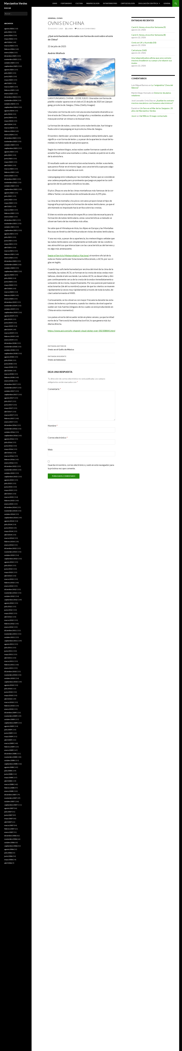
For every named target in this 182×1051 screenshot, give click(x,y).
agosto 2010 (9, 685)
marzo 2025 (9, 87)
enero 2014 (8, 545)
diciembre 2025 (10, 56)
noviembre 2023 (10, 141)
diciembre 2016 (10, 425)
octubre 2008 (9, 760)
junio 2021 (8, 241)
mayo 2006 (8, 859)
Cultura (79, 3)
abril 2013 (8, 576)
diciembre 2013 (10, 548)
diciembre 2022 (10, 179)
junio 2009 (8, 733)
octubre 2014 (9, 514)
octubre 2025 (9, 63)
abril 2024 (8, 124)
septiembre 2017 (10, 394)
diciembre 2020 (10, 261)
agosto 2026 (9, 29)
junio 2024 (8, 117)
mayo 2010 (8, 695)
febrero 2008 (9, 788)
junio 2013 (8, 569)
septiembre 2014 (10, 518)
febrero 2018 (9, 377)
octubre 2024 (9, 104)
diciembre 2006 (10, 836)
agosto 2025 (9, 70)
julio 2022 (8, 196)
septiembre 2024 (10, 107)
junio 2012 (8, 610)
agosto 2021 (9, 234)
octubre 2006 (9, 842)
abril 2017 (8, 412)
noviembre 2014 (10, 511)
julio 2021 (8, 237)
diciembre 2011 (10, 630)
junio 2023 (8, 158)
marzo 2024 (9, 128)
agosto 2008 (9, 767)
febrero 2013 (9, 582)
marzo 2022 (9, 210)
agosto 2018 (9, 357)
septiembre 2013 (10, 559)
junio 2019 (8, 323)
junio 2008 (8, 774)
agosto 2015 (9, 480)
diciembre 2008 (10, 753)
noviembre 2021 (10, 223)
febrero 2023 (9, 172)
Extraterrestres (110, 3)
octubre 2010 (9, 678)
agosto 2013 (9, 562)
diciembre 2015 (10, 466)
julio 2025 (8, 73)
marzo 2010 (9, 702)
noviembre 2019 (10, 305)
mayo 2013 (8, 572)
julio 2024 (8, 114)
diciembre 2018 (10, 343)
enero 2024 (8, 135)
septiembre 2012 (10, 600)
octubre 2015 (9, 473)
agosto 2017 (9, 398)
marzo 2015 (9, 497)
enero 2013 (8, 586)
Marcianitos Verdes (15, 3)
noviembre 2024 (10, 100)
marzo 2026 (9, 46)
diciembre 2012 (10, 589)
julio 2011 (8, 647)
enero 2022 (8, 217)
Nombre (53, 425)
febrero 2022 (9, 213)
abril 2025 (8, 83)
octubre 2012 (9, 596)
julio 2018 (8, 360)
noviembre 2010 (10, 675)
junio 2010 (8, 692)
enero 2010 (8, 709)
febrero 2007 (9, 829)
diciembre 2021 (10, 220)
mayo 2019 (8, 326)
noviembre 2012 (10, 593)
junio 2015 (8, 487)
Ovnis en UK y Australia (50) (143, 42)
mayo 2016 (8, 449)
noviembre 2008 (10, 757)
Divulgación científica (148, 3)
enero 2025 (8, 93)
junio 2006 (8, 856)
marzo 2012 (9, 620)
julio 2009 (8, 730)
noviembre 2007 (10, 798)
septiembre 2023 (10, 148)
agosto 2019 (9, 316)
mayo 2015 (8, 490)
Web (50, 449)
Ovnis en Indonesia (57, 358)
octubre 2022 (9, 186)
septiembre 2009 (10, 723)
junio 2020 (8, 282)
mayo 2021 (8, 244)
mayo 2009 (8, 736)
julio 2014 (8, 524)
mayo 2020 (8, 285)
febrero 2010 (9, 706)
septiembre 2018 (10, 353)
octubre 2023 (9, 145)
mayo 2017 (8, 408)
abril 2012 (8, 617)
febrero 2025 (9, 90)
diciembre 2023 (10, 138)
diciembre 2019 (10, 302)
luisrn (70, 29)
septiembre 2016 (10, 435)
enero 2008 (8, 791)
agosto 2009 (9, 726)
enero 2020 (8, 299)
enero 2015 (8, 504)
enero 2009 (8, 750)
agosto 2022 (9, 193)
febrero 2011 (9, 665)
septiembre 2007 (10, 805)
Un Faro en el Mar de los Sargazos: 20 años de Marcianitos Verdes (152, 109)
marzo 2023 (9, 169)
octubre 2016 (9, 432)
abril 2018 (8, 370)
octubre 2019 (9, 309)
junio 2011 (8, 651)
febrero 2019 (9, 336)
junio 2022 (8, 199)
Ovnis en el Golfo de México (61, 348)
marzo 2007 (9, 825)
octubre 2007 (9, 801)
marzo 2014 (9, 538)
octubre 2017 (9, 391)
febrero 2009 (9, 747)
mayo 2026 (8, 39)
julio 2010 (8, 689)
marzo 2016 (9, 456)
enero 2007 (8, 832)
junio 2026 (8, 35)
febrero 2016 (9, 459)
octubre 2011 (9, 637)
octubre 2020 (9, 268)
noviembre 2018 (10, 347)
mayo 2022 (8, 203)
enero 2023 (8, 176)
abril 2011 (8, 658)
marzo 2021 (9, 251)
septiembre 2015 (10, 476)
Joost (133, 116)
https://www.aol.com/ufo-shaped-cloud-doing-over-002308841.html (81, 330)
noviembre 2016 (10, 429)
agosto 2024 (9, 111)
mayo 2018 (8, 367)
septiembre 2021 (10, 230)
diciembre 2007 (10, 795)
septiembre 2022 (10, 189)
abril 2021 (8, 247)
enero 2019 (8, 340)
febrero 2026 (9, 49)
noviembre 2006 (10, 839)
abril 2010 (8, 699)
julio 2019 (8, 319)
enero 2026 (8, 52)
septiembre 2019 (10, 312)
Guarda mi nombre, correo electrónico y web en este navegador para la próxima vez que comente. (81, 467)
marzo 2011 (9, 661)
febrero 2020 (9, 295)
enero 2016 (8, 463)
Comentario (54, 389)
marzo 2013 (9, 579)
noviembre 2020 (10, 264)
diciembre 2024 (10, 97)
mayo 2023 (8, 162)
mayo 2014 (8, 531)
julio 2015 (8, 483)
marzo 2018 (9, 374)
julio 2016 (8, 442)
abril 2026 (8, 42)
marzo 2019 (9, 333)
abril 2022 (8, 206)
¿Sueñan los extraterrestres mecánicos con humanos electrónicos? (152, 101)
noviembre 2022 (10, 182)
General (167, 3)
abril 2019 (8, 329)
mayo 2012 (8, 613)
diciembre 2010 (10, 671)
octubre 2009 (9, 719)
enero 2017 (8, 422)
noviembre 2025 (10, 59)
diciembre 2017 (10, 384)
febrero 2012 (9, 624)
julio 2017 (8, 401)
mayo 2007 (8, 818)
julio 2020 (8, 278)
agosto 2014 (9, 521)
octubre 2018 (9, 350)
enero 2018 (8, 381)
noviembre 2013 (10, 552)
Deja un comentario (86, 29)
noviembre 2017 (10, 388)
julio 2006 (8, 853)
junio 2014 (8, 528)
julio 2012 (8, 606)
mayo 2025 (8, 80)
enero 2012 (8, 627)
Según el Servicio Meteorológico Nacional (68, 255)
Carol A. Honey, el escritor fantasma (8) (148, 35)
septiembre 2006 (10, 846)
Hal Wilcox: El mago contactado (153, 116)
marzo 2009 (9, 743)
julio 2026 (8, 32)
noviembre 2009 (10, 716)
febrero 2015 (9, 500)
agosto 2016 (9, 439)
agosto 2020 (9, 275)
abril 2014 (8, 535)
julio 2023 (8, 155)
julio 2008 (8, 771)
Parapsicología (92, 3)
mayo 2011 (8, 654)
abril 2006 (8, 863)
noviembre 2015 (10, 470)
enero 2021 (8, 258)
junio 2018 (8, 364)
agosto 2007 (9, 808)
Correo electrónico (58, 437)
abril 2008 (8, 781)
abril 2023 (8, 165)
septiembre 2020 (10, 271)
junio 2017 (8, 405)
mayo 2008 (8, 777)
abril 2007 (8, 822)
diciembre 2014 (10, 507)
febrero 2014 (9, 541)
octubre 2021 (9, 227)
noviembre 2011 (10, 634)
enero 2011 (8, 668)
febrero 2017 (9, 418)
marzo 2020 (9, 292)
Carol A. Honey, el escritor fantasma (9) (148, 27)
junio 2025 (8, 76)
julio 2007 (8, 812)
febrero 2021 (9, 254)
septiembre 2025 (10, 66)
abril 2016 (8, 453)
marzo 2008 (9, 784)
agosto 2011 (9, 644)
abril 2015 (8, 494)
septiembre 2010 (10, 682)
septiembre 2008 (10, 764)
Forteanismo (66, 3)
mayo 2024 (8, 121)
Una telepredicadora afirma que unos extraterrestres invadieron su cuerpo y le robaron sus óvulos (151, 60)
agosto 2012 (9, 603)
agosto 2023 (9, 152)
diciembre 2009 (10, 712)
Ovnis (54, 3)
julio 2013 (8, 565)
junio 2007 (8, 815)
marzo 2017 (9, 415)
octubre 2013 (9, 555)
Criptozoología (128, 3)
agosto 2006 (9, 849)
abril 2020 (8, 288)
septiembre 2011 (10, 641)
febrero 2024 (9, 131)
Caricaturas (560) (139, 50)
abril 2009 (8, 740)
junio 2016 (8, 446)
